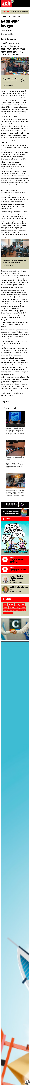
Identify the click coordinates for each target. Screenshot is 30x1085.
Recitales (12, 607)
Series (22, 604)
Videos (5, 604)
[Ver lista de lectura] (27, 1082)
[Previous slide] (3, 912)
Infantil (5, 613)
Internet (23, 610)
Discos (10, 613)
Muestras (6, 610)
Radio (17, 607)
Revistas (5, 607)
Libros (17, 610)
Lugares (12, 610)
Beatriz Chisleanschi (8, 39)
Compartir (4, 402)
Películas (23, 607)
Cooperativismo (6, 16)
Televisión (11, 604)
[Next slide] (27, 912)
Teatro (17, 604)
